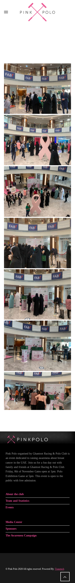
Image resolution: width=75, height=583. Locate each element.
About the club (15, 494)
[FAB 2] (37, 140)
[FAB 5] (37, 243)
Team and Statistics (17, 500)
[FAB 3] (37, 191)
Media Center (14, 522)
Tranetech (59, 569)
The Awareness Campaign (21, 535)
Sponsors (11, 528)
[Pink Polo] (37, 12)
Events (10, 507)
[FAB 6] (37, 294)
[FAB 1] (37, 88)
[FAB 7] (37, 346)
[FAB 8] (37, 391)
